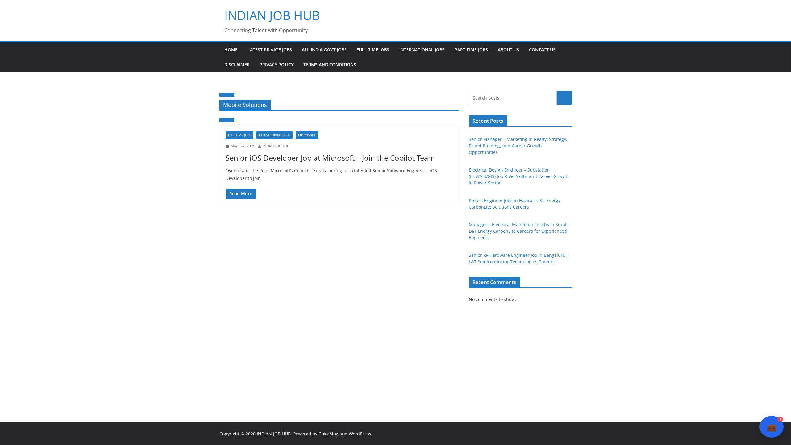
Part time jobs (471, 50)
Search (564, 98)
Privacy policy (277, 64)
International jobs (422, 50)
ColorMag (328, 434)
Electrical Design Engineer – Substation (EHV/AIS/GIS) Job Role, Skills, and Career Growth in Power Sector (519, 176)
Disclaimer (237, 64)
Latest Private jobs (269, 50)
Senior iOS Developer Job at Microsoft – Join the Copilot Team (330, 158)
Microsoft (306, 135)
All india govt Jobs (324, 50)
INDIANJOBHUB (276, 146)
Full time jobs (373, 50)
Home (231, 50)
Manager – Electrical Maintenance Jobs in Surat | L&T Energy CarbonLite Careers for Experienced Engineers (519, 231)
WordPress (360, 434)
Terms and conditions (329, 64)
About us (508, 50)
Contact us (542, 50)
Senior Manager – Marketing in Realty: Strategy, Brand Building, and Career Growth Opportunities (518, 145)
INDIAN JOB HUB (272, 15)
